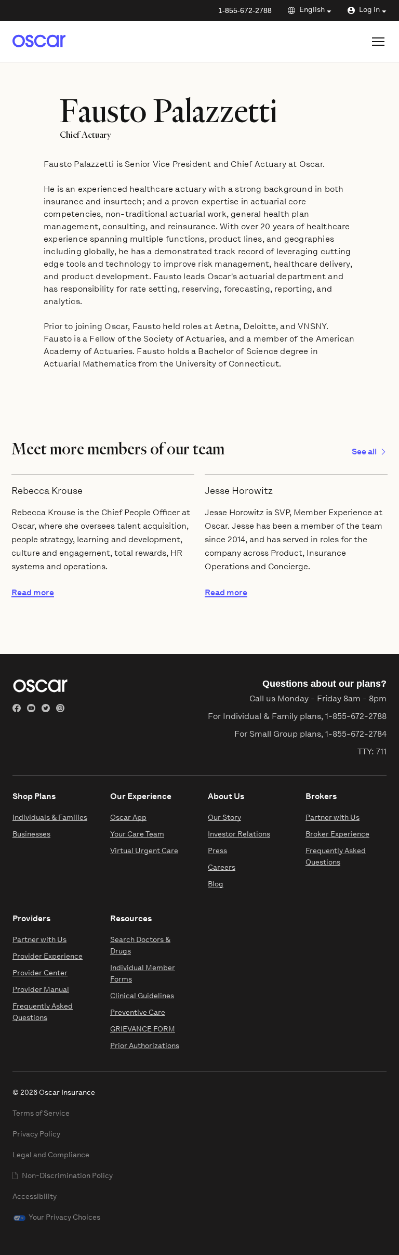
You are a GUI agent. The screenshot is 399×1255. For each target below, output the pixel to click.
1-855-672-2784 (356, 734)
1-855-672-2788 (245, 10)
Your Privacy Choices (64, 1218)
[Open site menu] (378, 41)
